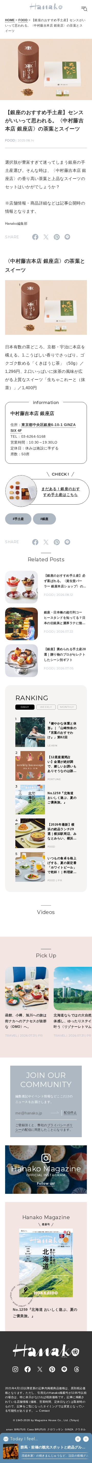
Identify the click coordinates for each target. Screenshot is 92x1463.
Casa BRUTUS (36, 1429)
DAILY (25, 707)
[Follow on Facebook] (27, 1369)
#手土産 (18, 519)
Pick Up (46, 956)
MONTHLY (67, 707)
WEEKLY (46, 707)
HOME (10, 20)
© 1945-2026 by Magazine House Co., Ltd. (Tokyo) (46, 1420)
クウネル (80, 1429)
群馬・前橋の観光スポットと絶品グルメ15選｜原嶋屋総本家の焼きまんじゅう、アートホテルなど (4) (53, 1447)
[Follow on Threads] (77, 1369)
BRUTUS (20, 1429)
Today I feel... (24, 1439)
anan (9, 1429)
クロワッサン (55, 1429)
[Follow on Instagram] (15, 1369)
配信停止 (70, 1112)
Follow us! (46, 1183)
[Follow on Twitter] (40, 1369)
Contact (44, 1410)
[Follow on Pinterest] (52, 1369)
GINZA (69, 1429)
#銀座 (44, 519)
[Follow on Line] (64, 1369)
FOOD (23, 20)
